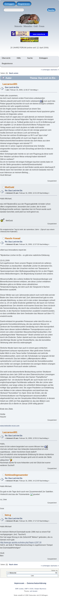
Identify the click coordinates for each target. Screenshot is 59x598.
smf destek (33, 591)
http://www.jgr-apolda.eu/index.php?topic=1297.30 (20, 542)
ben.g (8, 515)
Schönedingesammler (16, 475)
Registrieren (24, 4)
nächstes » (55, 70)
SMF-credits (19, 589)
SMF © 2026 (29, 589)
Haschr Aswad (12, 238)
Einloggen (9, 4)
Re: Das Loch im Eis (13, 191)
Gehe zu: (54, 570)
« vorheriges (45, 70)
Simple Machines (40, 589)
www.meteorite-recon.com (9, 426)
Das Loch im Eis (12, 87)
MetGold (9, 187)
